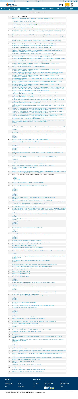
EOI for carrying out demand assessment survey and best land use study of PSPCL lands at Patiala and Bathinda (33, 305)
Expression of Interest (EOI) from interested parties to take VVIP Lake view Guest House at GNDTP (30, 139)
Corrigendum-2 (15, 188)
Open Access (20, 384)
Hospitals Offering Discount (48, 383)
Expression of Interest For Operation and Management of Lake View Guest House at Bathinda (29, 185)
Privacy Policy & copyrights (64, 383)
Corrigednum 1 (15, 153)
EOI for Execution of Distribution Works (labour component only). (24, 245)
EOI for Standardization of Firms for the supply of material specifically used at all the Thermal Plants (31, 260)
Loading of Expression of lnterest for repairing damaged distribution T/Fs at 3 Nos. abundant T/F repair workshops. (33, 160)
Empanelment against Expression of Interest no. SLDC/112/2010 (24, 316)
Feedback (62, 386)
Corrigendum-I (15, 198)
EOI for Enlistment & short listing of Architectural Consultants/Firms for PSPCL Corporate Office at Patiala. (32, 268)
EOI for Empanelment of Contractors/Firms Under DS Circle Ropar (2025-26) (26, 61)
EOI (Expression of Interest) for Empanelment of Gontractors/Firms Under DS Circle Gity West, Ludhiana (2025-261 (33, 53)
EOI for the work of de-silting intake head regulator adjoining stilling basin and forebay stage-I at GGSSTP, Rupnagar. (33, 282)
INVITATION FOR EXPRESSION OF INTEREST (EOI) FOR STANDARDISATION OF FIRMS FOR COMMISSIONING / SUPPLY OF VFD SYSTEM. (37, 357)
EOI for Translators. (16, 334)
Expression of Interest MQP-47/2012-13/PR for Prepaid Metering (24, 283)
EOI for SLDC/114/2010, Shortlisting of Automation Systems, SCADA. (25, 323)
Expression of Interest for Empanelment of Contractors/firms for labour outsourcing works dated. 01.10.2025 (32, 54)
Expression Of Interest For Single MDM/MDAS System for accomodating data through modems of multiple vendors (33, 197)
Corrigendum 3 (15, 125)
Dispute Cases (35, 381)
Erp (15, 8)
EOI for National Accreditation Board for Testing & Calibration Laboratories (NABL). (27, 325)
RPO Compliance (47, 386)
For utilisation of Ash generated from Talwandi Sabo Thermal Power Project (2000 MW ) (28, 369)
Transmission (51, 8)
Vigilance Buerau (21, 386)
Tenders (27, 8)
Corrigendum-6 (15, 193)
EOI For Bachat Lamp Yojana (17, 345)
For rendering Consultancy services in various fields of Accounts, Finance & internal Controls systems (31, 309)
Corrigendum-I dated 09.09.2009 (18, 347)
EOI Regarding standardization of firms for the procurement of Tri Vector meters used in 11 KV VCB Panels (32, 234)
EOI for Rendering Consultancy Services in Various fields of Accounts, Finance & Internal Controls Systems (32, 266)
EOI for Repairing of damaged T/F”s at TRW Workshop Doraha (24, 302)
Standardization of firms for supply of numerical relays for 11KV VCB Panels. (26, 331)
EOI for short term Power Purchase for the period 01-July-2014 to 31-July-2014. (27, 243)
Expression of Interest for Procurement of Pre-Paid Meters (23, 361)
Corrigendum (14, 169)
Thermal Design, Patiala (16, 367)
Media (66, 8)
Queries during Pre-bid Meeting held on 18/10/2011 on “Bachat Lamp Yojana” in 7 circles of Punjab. (30, 295)
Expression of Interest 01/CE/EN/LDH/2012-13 (21, 273)
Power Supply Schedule (9, 384)
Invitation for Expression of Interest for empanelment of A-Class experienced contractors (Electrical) (31, 242)
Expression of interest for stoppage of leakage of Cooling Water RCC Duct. (26, 359)
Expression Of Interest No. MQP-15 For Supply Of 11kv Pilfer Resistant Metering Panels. (28, 318)
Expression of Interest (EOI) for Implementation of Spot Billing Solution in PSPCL (27, 141)
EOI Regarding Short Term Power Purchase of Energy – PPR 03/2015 (25, 206)
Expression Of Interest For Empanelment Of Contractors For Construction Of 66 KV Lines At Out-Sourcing (32, 200)
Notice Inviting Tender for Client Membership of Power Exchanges (24, 307)
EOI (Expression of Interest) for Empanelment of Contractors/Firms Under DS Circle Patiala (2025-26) (31, 60)
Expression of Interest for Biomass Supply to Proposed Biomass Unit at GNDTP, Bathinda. (29, 163)
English (35, 102)
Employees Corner (71, 9)
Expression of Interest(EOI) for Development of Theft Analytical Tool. (25, 167)
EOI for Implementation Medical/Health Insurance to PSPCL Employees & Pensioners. (28, 247)
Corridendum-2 (15, 67)
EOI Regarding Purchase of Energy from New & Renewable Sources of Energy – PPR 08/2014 (29, 213)
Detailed (23, 79)
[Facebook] (60, 5)
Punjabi (38, 102)
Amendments (14, 312)
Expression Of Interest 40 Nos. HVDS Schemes (21, 372)
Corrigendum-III (15, 224)
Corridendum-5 (15, 191)
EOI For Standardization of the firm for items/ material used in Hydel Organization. (27, 227)
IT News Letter (46, 384)
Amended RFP (15, 313)
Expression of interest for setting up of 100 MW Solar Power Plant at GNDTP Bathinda (28, 182)
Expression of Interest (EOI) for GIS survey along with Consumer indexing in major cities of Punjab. (30, 90)
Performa (14, 337)
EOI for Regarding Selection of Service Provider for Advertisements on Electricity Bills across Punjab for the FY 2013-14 (34, 264)
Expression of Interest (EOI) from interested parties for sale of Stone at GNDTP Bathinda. (29, 66)
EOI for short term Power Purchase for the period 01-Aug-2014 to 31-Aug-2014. (27, 240)
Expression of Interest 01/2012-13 (18, 269)
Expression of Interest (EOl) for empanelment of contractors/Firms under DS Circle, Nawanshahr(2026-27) (32, 18)
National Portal (7, 381)
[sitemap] (71, 1)
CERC (19, 381)
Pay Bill (9, 9)
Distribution (59, 8)
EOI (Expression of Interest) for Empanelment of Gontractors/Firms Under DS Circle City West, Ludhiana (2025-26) (33, 43)
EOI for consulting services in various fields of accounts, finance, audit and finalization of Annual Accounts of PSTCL (34, 321)
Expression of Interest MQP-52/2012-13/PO (20, 276)
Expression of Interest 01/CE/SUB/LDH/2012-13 (21, 271)
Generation (44, 8)
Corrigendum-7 (15, 194)
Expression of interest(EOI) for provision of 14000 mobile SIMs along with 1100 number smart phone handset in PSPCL (34, 42)
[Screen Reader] (68, 1)
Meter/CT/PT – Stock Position (49, 381)
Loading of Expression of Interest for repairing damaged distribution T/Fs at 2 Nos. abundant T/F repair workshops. (33, 165)
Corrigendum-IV (15, 225)
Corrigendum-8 (15, 195)
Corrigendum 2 (15, 123)
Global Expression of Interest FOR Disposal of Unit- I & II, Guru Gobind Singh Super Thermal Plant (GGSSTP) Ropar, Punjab (35, 156)
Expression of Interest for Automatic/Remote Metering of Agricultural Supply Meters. (28, 371)
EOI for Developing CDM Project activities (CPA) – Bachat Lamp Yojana (25, 294)
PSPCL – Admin (35, 383)
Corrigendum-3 (15, 189)
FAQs (34, 386)
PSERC (19, 383)
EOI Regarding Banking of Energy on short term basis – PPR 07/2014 (25, 218)
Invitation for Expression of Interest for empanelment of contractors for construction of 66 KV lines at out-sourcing (34, 292)
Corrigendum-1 (15, 183)
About (5, 8)
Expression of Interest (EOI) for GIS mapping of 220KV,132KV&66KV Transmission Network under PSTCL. (31, 329)
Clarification (14, 285)
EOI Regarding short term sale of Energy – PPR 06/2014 (22, 221)
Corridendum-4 (15, 190)
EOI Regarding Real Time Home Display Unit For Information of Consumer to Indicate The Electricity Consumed (33, 204)
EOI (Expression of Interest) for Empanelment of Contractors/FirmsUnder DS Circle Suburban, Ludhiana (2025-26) (33, 45)
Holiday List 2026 (63, 381)
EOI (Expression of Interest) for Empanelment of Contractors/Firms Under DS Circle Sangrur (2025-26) (31, 56)
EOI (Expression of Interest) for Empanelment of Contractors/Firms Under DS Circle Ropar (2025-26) (31, 47)
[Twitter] (62, 5)
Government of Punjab (8, 383)
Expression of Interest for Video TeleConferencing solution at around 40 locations (27, 348)
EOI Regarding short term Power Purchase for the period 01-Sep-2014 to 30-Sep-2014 (28, 233)
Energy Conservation (34, 9)
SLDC (6, 386)
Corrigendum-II (15, 216)
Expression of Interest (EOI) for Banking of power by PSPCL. (23, 328)
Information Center (19, 9)
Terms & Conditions (63, 384)
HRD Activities (35, 384)
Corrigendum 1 (15, 122)
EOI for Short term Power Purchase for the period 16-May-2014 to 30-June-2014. (27, 249)
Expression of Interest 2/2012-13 (18, 275)
